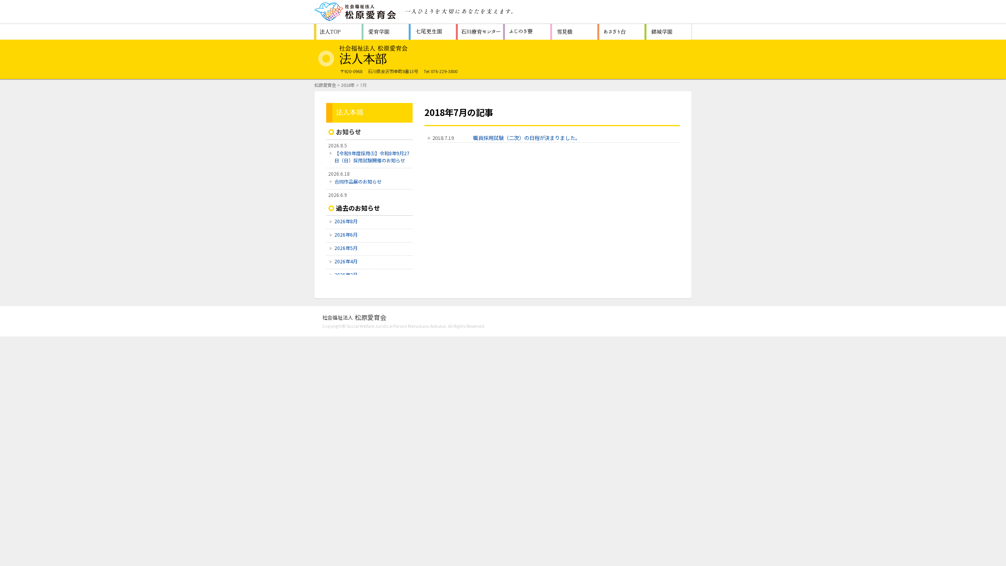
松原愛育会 (325, 85)
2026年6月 (346, 234)
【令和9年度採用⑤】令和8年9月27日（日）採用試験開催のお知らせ (371, 157)
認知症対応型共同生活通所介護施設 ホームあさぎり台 (620, 32)
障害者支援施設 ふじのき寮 (526, 32)
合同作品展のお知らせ (358, 181)
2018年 (348, 85)
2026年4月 (346, 261)
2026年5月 (346, 247)
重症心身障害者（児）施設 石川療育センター (479, 32)
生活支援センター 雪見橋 (573, 32)
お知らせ (348, 131)
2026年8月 (346, 221)
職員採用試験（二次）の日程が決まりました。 (526, 138)
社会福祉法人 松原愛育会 (355, 11)
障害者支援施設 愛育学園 (385, 32)
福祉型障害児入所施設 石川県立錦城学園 (668, 32)
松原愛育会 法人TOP (338, 32)
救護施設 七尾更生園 (432, 32)
